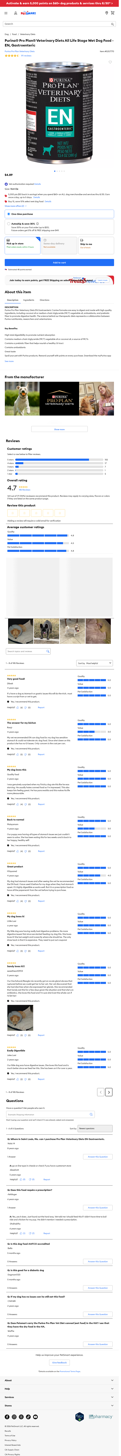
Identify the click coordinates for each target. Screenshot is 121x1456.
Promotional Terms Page (70, 1372)
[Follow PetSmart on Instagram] (14, 1417)
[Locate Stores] (106, 13)
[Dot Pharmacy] (101, 1417)
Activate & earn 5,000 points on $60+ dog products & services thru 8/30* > (59, 3)
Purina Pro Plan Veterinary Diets (20, 51)
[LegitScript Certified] (79, 1417)
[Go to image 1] (54, 171)
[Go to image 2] (57, 171)
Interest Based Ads (13, 1445)
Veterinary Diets (27, 34)
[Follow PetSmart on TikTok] (28, 1417)
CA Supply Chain (12, 1450)
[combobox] (59, 24)
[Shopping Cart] (112, 13)
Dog (7, 34)
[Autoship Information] (37, 223)
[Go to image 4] (61, 171)
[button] (37, 184)
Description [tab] (12, 300)
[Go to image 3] (59, 171)
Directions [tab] (44, 300)
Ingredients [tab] (28, 300)
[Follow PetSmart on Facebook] (7, 1417)
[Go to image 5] (64, 171)
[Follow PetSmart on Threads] (21, 1417)
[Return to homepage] (28, 13)
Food (14, 34)
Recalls (8, 1431)
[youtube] (35, 1417)
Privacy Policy (11, 1441)
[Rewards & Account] (15, 13)
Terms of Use (10, 1436)
